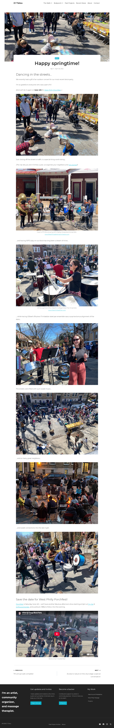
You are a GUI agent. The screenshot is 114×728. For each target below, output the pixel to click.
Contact (97, 3)
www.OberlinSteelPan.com (57, 310)
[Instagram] (107, 724)
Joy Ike (90, 604)
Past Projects (69, 3)
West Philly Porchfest (52, 90)
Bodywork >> (58, 3)
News (57, 58)
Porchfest (19, 604)
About (90, 3)
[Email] (99, 724)
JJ (53, 68)
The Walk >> (47, 3)
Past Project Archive (54, 724)
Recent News (81, 3)
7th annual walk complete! (23, 672)
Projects (90, 701)
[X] (110, 724)
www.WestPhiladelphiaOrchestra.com (57, 234)
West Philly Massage (93, 698)
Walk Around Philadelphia (95, 694)
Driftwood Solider (22, 607)
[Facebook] (103, 724)
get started (72, 165)
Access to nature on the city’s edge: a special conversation (84, 674)
